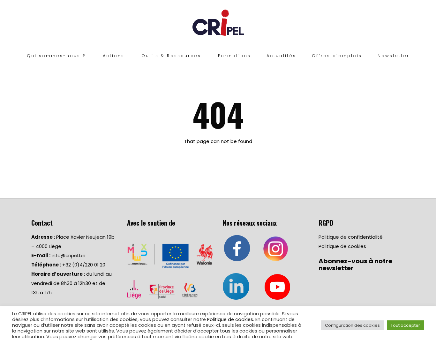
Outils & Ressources (171, 56)
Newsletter (394, 56)
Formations (234, 56)
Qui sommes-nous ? (56, 56)
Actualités (281, 56)
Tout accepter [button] (405, 325)
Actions (113, 56)
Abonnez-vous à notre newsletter (355, 265)
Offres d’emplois (337, 56)
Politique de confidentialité (351, 237)
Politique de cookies (342, 246)
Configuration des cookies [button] (352, 325)
